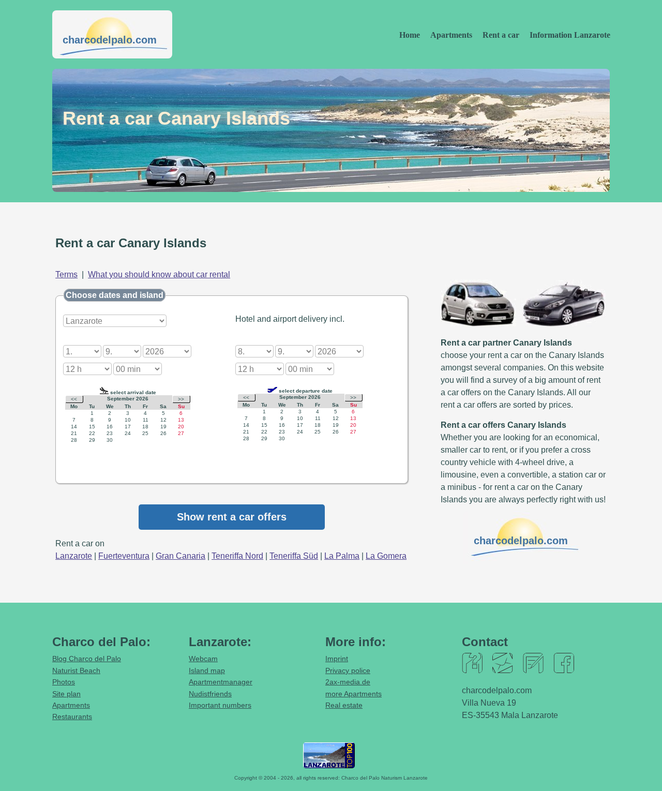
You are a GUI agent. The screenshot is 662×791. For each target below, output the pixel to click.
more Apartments (353, 694)
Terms (66, 274)
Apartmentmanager (220, 682)
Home (409, 35)
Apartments (451, 35)
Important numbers (220, 705)
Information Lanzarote (570, 35)
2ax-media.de (347, 682)
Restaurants (72, 716)
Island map (207, 670)
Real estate (344, 705)
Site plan (66, 694)
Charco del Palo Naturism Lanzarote (384, 778)
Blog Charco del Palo (86, 658)
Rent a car (501, 35)
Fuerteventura (123, 555)
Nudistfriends (210, 694)
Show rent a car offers (232, 517)
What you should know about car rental (159, 274)
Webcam (203, 658)
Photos (63, 682)
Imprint (336, 658)
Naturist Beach (76, 670)
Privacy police (347, 670)
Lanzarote (73, 555)
